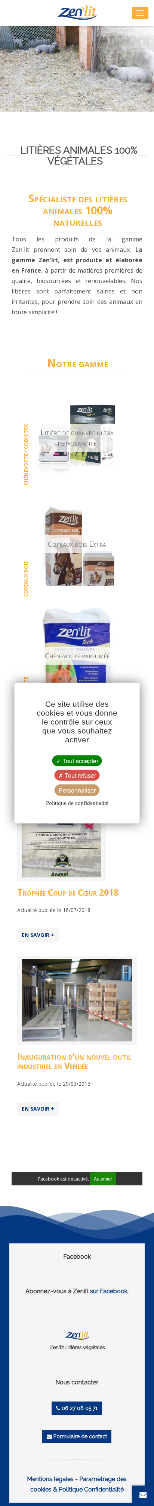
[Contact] (143, 1495)
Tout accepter (79, 760)
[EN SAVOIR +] (76, 1000)
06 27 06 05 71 (79, 1408)
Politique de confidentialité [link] (77, 803)
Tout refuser (79, 775)
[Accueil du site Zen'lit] (77, 1335)
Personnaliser (77, 790)
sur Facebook (108, 1291)
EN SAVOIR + (38, 934)
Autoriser (103, 1178)
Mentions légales (50, 1479)
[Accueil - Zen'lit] (77, 12)
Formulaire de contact (79, 1436)
